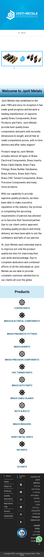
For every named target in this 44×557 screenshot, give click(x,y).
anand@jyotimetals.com (35, 541)
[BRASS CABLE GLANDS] (22, 392)
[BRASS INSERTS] (22, 341)
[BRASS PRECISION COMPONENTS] (22, 354)
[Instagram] (21, 499)
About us (7, 486)
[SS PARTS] (22, 461)
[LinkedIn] (21, 507)
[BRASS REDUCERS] (22, 418)
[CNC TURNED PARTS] (22, 367)
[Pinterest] (21, 514)
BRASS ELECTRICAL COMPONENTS (22, 321)
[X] (21, 484)
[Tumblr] (21, 522)
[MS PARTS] (22, 444)
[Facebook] (21, 492)
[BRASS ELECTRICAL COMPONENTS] (22, 315)
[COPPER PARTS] (22, 302)
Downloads (8, 516)
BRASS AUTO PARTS (22, 385)
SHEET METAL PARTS (22, 437)
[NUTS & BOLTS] (22, 405)
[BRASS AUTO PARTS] (22, 380)
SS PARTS (22, 466)
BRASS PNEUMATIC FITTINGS (22, 334)
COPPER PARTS (22, 308)
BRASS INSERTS (22, 346)
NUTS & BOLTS (22, 411)
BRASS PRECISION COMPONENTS (22, 359)
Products (7, 491)
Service (7, 511)
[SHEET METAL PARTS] (22, 431)
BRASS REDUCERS (22, 424)
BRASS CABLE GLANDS (22, 398)
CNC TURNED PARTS (22, 372)
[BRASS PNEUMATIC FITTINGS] (22, 328)
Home (6, 481)
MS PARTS (22, 450)
